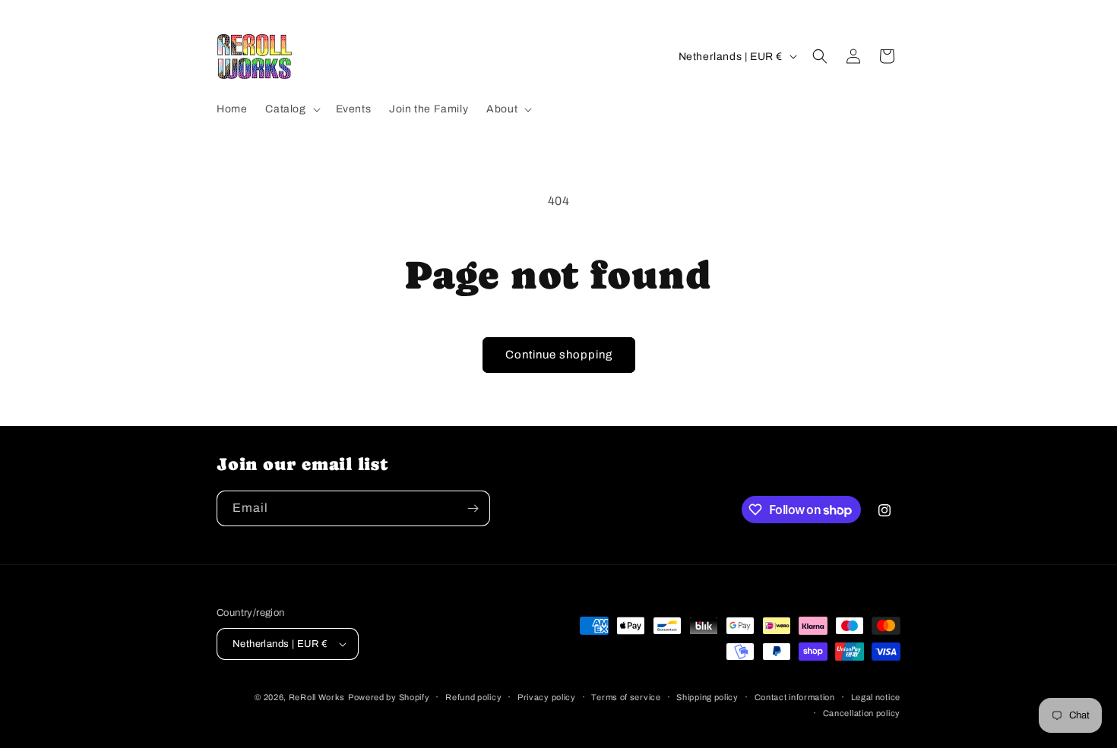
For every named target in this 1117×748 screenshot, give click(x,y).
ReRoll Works (317, 697)
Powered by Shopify (389, 697)
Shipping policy (707, 697)
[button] (291, 109)
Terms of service (625, 697)
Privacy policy (546, 697)
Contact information (795, 697)
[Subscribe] (472, 508)
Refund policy (473, 697)
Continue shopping (558, 355)
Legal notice (875, 697)
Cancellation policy (861, 713)
